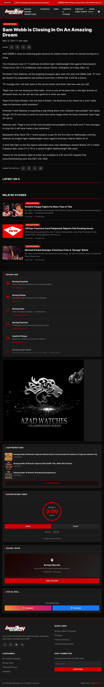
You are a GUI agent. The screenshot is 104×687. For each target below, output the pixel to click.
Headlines (7, 671)
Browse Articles (18, 342)
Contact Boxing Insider (64, 644)
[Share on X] (11, 47)
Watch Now (16, 301)
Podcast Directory (80, 10)
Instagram (29, 608)
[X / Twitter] (5, 644)
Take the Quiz (52, 581)
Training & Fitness (67, 11)
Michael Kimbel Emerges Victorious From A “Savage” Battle (56, 250)
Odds (56, 9)
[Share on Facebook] (17, 47)
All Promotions (52, 483)
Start (28, 526)
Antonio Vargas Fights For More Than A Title (48, 207)
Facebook (77, 608)
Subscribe (78, 669)
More (91, 9)
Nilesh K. (97, 683)
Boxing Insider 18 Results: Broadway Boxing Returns (35, 473)
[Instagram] (10, 644)
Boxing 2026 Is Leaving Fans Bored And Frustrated (25, 3)
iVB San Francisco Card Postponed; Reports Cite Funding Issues (59, 228)
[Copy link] (29, 47)
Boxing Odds (8, 663)
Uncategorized (10, 24)
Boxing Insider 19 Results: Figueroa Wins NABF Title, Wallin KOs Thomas (43, 463)
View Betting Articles (20, 315)
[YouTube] (16, 644)
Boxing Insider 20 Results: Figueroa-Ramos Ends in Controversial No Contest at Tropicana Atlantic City (55, 454)
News (17, 9)
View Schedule (18, 288)
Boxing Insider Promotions (30, 11)
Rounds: (48, 532)
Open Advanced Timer (53, 539)
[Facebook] (22, 644)
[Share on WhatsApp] (23, 47)
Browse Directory (19, 329)
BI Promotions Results (11, 658)
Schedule (45, 9)
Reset (76, 526)
